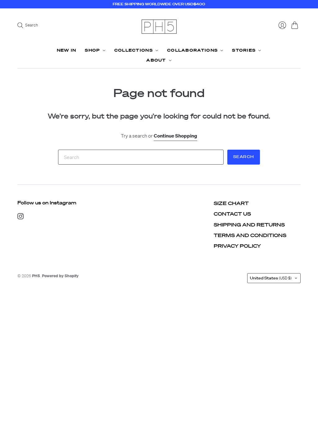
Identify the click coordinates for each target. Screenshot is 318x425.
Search (243, 156)
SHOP (92, 50)
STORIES (244, 50)
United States (271, 278)
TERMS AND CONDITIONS (250, 235)
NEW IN (66, 50)
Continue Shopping (175, 136)
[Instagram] (20, 217)
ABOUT (156, 60)
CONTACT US (232, 214)
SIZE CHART (231, 203)
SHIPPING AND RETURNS (249, 225)
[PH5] (159, 26)
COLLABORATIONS (192, 50)
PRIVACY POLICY (237, 246)
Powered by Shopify (60, 275)
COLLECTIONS (133, 50)
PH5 (36, 275)
